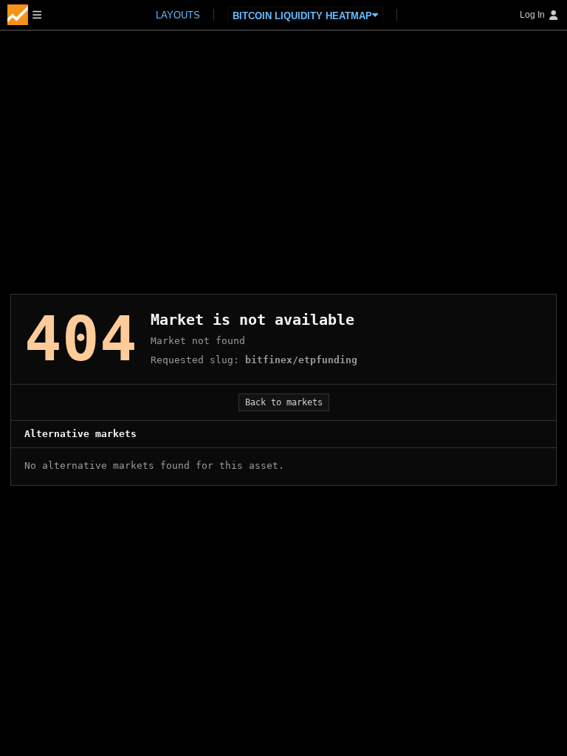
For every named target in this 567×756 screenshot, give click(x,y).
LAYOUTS (178, 15)
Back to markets (284, 402)
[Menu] (24, 15)
